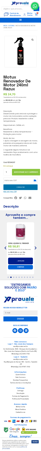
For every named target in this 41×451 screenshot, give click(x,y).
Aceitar (35, 442)
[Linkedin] (26, 330)
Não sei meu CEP (10, 191)
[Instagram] (20, 330)
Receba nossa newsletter (15, 308)
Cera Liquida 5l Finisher (18, 243)
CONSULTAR (21, 187)
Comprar (20, 267)
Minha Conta (29, 14)
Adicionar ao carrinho (26, 172)
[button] (20, 19)
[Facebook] (14, 330)
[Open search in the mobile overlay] (20, 9)
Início (5, 26)
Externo (11, 26)
